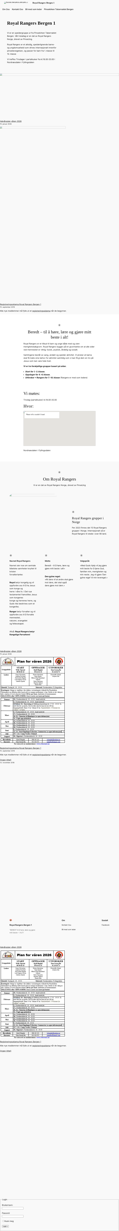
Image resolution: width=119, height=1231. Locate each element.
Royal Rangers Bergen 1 (43, 3)
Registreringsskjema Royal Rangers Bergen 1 (20, 304)
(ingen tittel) (5, 760)
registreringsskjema (41, 311)
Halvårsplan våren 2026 (10, 121)
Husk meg (9, 1221)
